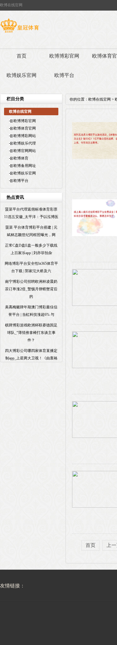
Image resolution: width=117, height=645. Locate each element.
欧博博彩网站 (24, 136)
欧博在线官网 (99, 99)
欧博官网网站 (24, 151)
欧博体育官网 (24, 128)
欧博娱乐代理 (24, 143)
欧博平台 (64, 75)
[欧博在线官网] (19, 33)
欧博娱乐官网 (22, 75)
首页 (22, 56)
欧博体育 (20, 158)
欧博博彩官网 (64, 56)
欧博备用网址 (24, 166)
